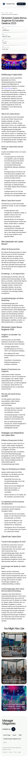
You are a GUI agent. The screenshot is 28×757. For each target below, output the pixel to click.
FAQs (20, 735)
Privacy (10, 752)
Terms (15, 752)
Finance (11, 12)
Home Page (6, 735)
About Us (5, 752)
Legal (19, 752)
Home (2, 12)
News (6, 12)
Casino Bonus (8, 88)
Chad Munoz (6, 30)
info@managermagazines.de (12, 739)
